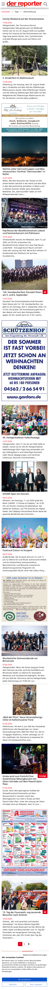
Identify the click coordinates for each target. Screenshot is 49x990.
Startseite (6, 11)
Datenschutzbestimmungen (35, 955)
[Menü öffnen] (3, 4)
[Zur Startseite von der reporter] (24, 4)
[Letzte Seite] (29, 944)
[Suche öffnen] (45, 4)
